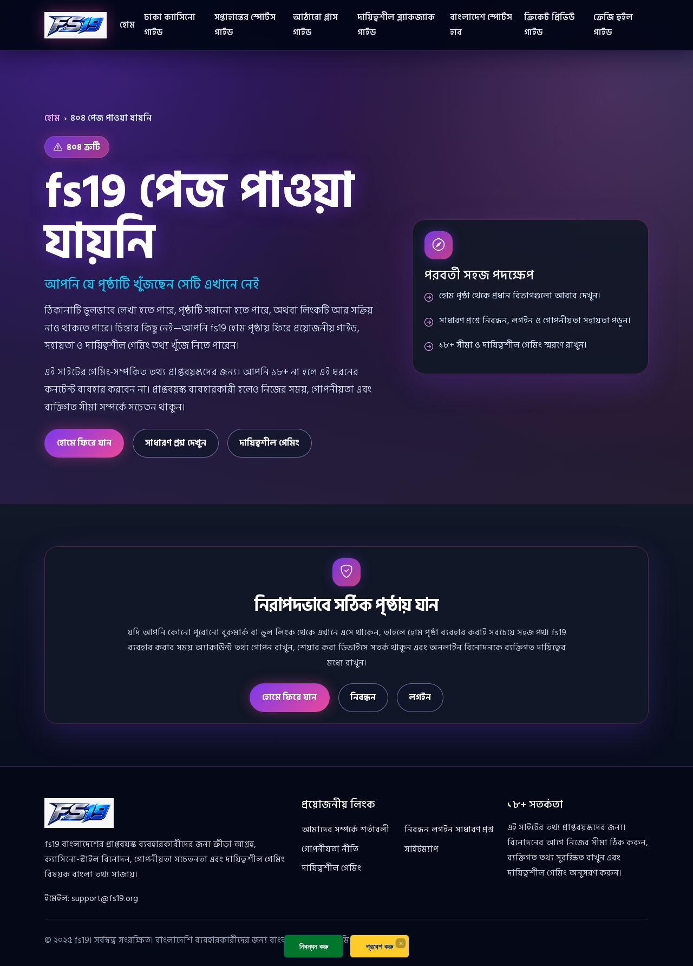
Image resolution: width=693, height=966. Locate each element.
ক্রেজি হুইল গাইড (613, 25)
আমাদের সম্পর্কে (330, 830)
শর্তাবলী (374, 830)
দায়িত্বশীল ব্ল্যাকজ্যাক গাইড (396, 25)
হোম (127, 25)
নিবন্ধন (363, 697)
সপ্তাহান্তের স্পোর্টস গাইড (245, 25)
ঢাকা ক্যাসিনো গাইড (169, 25)
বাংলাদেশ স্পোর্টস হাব (481, 25)
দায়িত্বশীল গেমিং (269, 443)
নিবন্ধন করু (313, 946)
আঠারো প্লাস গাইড (315, 25)
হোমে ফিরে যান (84, 443)
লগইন (420, 697)
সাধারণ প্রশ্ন (474, 830)
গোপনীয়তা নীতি (330, 849)
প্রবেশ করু (379, 946)
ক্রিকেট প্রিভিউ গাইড (549, 25)
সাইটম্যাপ (421, 849)
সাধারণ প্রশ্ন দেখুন (175, 443)
